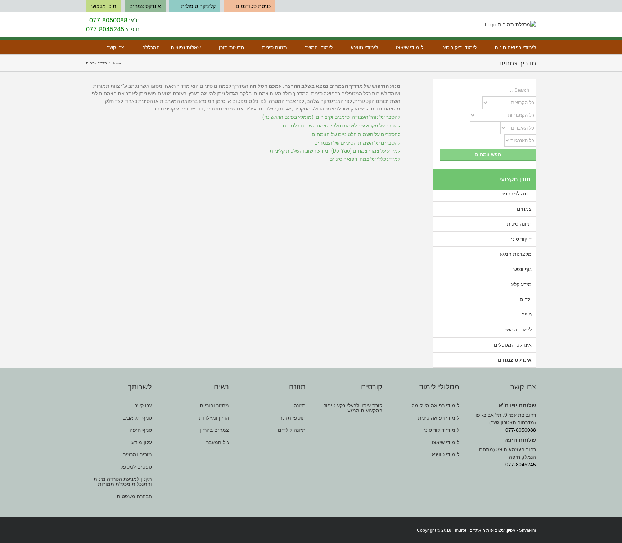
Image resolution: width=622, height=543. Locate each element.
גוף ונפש (522, 269)
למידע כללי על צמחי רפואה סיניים (364, 159)
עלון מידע (141, 442)
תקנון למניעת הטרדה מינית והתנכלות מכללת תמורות (123, 481)
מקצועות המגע (516, 254)
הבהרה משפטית (134, 496)
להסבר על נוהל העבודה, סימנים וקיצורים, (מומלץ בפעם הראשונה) (331, 117)
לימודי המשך (518, 329)
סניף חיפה (141, 430)
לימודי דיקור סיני (441, 430)
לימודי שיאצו (445, 442)
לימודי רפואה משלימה (435, 405)
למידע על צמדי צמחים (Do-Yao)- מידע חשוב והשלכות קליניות (335, 151)
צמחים (524, 209)
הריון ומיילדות (214, 418)
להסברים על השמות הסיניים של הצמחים (357, 143)
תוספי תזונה (292, 418)
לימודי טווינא (445, 454)
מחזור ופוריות (214, 405)
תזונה (300, 405)
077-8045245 (105, 29)
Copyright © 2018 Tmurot (441, 530)
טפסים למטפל (136, 467)
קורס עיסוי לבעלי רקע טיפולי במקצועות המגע (352, 408)
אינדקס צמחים (515, 360)
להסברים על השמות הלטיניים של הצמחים (356, 134)
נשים (526, 314)
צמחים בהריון (214, 430)
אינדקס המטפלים (513, 345)
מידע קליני (520, 284)
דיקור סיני (521, 239)
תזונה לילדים (292, 430)
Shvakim (527, 530)
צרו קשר (143, 405)
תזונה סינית (519, 224)
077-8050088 (108, 20)
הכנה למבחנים (516, 193)
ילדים (526, 299)
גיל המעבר (217, 442)
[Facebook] (88, 531)
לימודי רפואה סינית (438, 418)
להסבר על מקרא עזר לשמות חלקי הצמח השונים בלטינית (341, 125)
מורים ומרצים (137, 454)
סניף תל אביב (137, 418)
